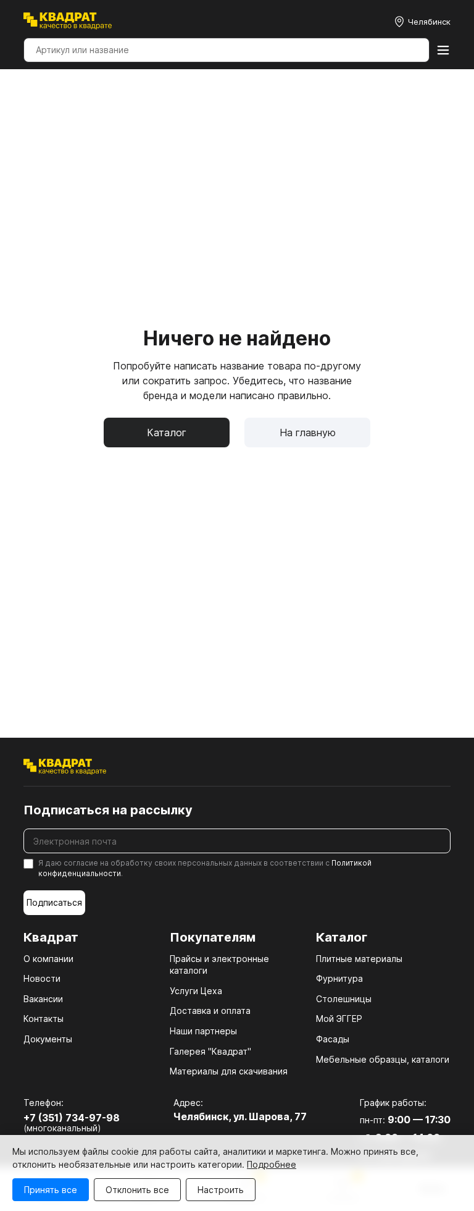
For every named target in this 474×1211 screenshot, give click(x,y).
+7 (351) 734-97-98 (71, 1117)
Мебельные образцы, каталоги (382, 1059)
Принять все (50, 1189)
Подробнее (271, 1164)
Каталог (166, 432)
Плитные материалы (359, 958)
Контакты (43, 1018)
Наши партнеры (203, 1031)
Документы (47, 1039)
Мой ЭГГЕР (339, 1018)
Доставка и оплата (210, 1010)
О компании (48, 958)
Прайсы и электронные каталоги (219, 964)
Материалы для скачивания (229, 1071)
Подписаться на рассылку (108, 810)
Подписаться (54, 902)
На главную (308, 432)
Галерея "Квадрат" (210, 1051)
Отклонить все (137, 1189)
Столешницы (344, 999)
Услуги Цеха (196, 990)
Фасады (332, 1039)
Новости (41, 978)
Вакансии (43, 999)
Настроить (221, 1189)
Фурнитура (339, 978)
